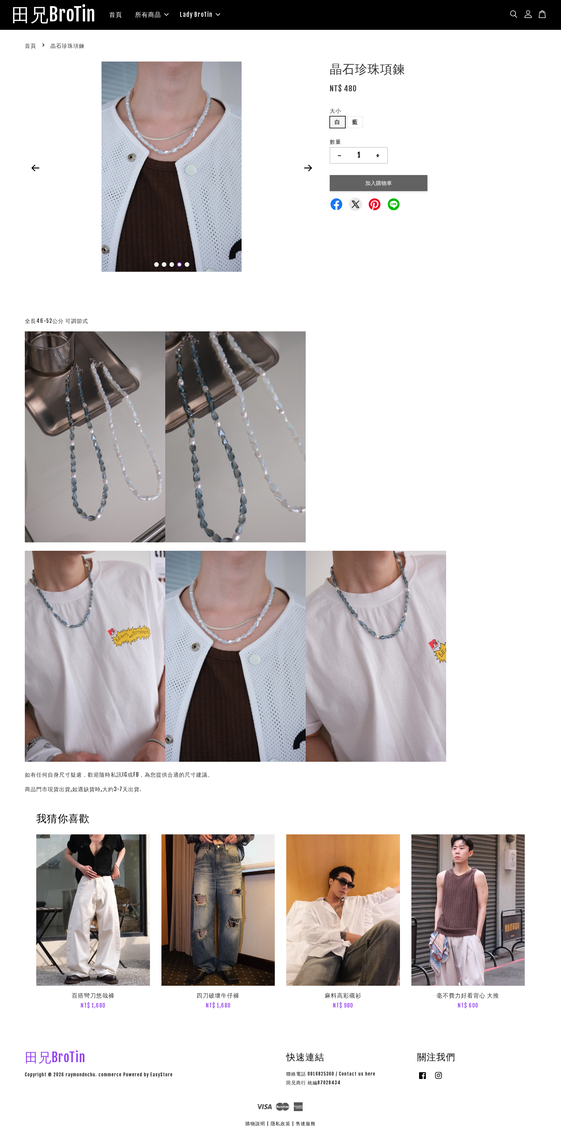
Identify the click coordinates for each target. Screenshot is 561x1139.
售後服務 (306, 1123)
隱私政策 (280, 1123)
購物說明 (255, 1123)
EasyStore (161, 1074)
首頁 (115, 14)
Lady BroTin (196, 14)
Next (308, 168)
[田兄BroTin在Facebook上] (422, 1079)
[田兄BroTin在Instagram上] (438, 1079)
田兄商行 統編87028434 (313, 1082)
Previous (35, 168)
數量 (335, 141)
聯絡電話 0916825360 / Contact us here (331, 1074)
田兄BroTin (53, 15)
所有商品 (148, 14)
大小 (335, 110)
